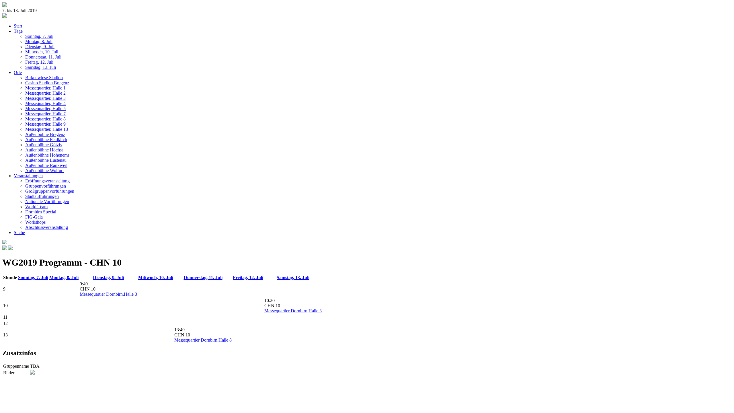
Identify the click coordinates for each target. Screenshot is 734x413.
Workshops (35, 222)
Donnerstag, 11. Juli (43, 56)
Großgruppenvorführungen (49, 191)
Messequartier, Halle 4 (45, 103)
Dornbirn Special (40, 211)
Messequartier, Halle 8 (45, 118)
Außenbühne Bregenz (45, 134)
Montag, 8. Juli (38, 41)
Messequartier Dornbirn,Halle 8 (203, 340)
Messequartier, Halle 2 (45, 93)
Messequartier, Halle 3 (45, 98)
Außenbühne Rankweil (46, 165)
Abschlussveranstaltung (46, 227)
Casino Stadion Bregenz (47, 82)
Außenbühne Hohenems (47, 155)
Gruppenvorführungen (45, 186)
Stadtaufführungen (42, 196)
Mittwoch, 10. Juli (41, 51)
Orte (18, 72)
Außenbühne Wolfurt (44, 170)
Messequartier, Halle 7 (45, 113)
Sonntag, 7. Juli (39, 36)
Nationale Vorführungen (47, 201)
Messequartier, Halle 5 (45, 108)
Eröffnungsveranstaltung (47, 180)
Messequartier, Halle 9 (45, 124)
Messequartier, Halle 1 (45, 87)
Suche (19, 232)
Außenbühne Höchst (44, 149)
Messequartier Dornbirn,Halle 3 (108, 294)
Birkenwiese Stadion (44, 77)
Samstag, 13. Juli (40, 67)
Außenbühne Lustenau (46, 160)
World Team (36, 206)
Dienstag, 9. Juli (39, 46)
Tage (18, 31)
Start (18, 26)
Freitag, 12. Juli (39, 62)
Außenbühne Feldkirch (46, 139)
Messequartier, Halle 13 (46, 129)
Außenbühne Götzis (43, 144)
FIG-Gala (34, 217)
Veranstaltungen (28, 175)
